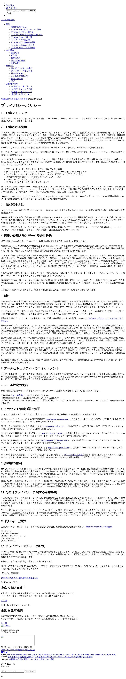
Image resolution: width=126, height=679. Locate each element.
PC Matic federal (110, 654)
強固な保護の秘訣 (19, 27)
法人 (12, 5)
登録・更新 (29, 671)
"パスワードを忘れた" (74, 455)
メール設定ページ (20, 395)
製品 (8, 24)
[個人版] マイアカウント (21, 92)
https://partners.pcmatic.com (57, 419)
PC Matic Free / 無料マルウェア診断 (26, 29)
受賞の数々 (16, 63)
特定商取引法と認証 (26, 650)
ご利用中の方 (12, 84)
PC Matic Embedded (95, 654)
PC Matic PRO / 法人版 (20, 40)
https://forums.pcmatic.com (58, 447)
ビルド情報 (88, 657)
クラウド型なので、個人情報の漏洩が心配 (19, 578)
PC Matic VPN (42, 654)
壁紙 (13, 81)
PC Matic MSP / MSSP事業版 (23, 42)
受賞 (26, 659)
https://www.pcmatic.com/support (99, 527)
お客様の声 (16, 58)
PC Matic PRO (68, 654)
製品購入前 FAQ (18, 73)
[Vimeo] (6, 652)
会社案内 (10, 50)
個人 (8, 5)
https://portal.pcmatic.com (52, 426)
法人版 (4, 623)
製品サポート (13, 657)
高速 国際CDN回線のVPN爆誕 (14, 99)
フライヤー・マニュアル (21, 71)
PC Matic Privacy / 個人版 (21, 37)
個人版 (4, 601)
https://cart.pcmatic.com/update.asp (54, 440)
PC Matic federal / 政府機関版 (23, 48)
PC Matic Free (14, 654)
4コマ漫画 (49, 659)
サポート (10, 66)
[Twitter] (4, 652)
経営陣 (14, 55)
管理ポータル (12, 8)
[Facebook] (2, 652)
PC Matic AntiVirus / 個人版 (22, 32)
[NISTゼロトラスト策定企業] (18, 645)
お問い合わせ (17, 79)
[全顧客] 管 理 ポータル (21, 94)
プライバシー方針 (9, 650)
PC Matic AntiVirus (27, 654)
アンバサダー (34, 659)
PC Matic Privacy (55, 654)
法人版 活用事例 (18, 60)
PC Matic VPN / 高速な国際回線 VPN (27, 35)
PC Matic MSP (81, 654)
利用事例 (78, 657)
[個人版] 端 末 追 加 (21, 86)
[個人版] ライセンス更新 (21, 89)
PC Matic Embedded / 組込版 (22, 45)
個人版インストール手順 (21, 68)
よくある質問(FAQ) (19, 76)
